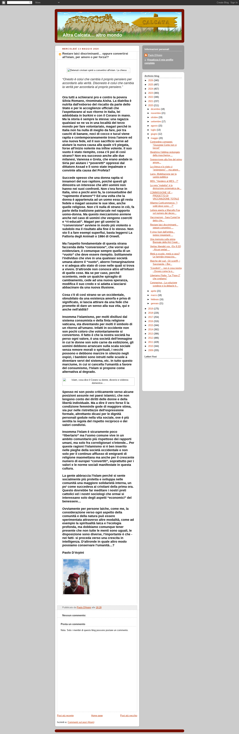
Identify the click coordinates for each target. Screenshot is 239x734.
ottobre (155, 117)
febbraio (155, 299)
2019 (151, 309)
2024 (151, 89)
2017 (151, 317)
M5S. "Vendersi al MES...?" (164, 181)
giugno (154, 134)
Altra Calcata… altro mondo (92, 35)
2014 (151, 329)
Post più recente (65, 715)
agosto (154, 126)
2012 (151, 338)
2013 (151, 334)
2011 (151, 342)
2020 (151, 105)
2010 (151, 346)
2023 (151, 93)
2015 (151, 325)
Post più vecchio (128, 715)
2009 (151, 350)
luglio (154, 130)
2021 (151, 101)
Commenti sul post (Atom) (81, 722)
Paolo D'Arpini (155, 55)
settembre (156, 121)
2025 (151, 84)
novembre (156, 113)
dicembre (156, 109)
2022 (151, 97)
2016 (151, 321)
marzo (154, 295)
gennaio (155, 303)
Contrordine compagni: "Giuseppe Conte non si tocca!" (163, 145)
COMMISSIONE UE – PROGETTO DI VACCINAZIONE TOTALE (164, 195)
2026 (151, 80)
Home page (97, 715)
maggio (155, 138)
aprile (154, 291)
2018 (151, 313)
